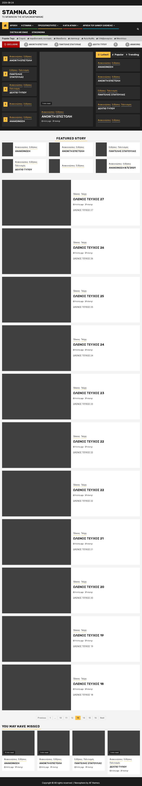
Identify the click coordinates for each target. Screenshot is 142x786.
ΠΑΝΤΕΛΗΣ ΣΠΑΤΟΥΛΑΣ (64, 44)
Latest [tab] (104, 54)
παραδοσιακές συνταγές (41, 38)
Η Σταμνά (26, 25)
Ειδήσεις (28, 56)
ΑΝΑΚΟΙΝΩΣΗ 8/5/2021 (122, 167)
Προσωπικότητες (47, 25)
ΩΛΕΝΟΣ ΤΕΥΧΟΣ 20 (88, 587)
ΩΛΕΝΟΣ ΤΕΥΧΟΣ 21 (88, 538)
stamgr (57, 121)
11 (66, 718)
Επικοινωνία (38, 32)
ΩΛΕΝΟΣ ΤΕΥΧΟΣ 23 (88, 393)
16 (95, 718)
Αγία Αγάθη (89, 38)
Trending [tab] (133, 54)
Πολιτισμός (24, 70)
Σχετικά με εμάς (19, 32)
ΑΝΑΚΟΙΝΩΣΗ (131, 44)
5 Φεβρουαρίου (105, 38)
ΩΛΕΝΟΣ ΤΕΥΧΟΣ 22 (88, 441)
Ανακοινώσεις (16, 56)
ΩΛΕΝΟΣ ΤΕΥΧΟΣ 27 (88, 199)
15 (89, 718)
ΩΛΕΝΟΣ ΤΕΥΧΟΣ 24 (88, 344)
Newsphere (80, 783)
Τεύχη (84, 194)
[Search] (138, 29)
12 (72, 718)
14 (84, 718)
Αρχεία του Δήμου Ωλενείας (98, 25)
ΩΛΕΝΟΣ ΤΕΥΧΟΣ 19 (88, 635)
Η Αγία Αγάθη (69, 25)
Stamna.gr (19, 12)
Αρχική (13, 25)
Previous (42, 718)
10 (60, 718)
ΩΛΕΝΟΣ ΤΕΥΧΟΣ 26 (88, 248)
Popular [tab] (119, 54)
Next (102, 718)
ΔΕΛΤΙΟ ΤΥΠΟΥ (94, 44)
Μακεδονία (61, 38)
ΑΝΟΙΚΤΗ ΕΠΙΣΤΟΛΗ (32, 44)
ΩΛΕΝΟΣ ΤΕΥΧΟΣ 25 (88, 296)
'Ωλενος (76, 194)
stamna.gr (74, 38)
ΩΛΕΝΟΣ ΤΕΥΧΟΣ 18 (88, 684)
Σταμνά (22, 38)
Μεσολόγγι (121, 38)
